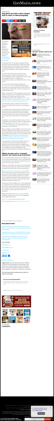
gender (27, 266)
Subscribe (47, 419)
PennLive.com (5, 250)
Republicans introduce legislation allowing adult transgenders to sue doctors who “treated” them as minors (44, 126)
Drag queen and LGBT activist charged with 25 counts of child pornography (43, 55)
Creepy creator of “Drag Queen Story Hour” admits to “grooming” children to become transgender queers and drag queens (15, 238)
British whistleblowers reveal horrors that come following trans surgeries (44, 68)
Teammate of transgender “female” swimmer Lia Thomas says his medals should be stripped (44, 139)
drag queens (17, 266)
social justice (21, 269)
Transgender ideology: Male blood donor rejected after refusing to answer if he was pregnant (44, 174)
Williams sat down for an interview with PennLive (13, 171)
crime (27, 264)
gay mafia (22, 266)
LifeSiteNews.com (6, 245)
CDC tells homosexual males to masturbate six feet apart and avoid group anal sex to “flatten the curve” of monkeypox (44, 146)
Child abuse (5, 264)
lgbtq (20, 267)
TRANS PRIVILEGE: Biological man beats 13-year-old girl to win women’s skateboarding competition (44, 101)
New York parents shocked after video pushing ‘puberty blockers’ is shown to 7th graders (44, 119)
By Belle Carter (44, 104)
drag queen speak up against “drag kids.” (22, 201)
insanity (13, 267)
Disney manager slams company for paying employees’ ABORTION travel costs (44, 113)
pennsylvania (25, 267)
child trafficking (21, 264)
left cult (17, 267)
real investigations (6, 269)
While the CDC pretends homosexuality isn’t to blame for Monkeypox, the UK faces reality (44, 88)
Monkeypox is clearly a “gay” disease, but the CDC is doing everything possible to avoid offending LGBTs (43, 74)
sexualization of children (8, 85)
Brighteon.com (5, 252)
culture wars (5, 266)
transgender (28, 269)
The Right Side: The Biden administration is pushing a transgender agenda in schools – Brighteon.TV (44, 167)
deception (10, 266)
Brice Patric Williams (24, 262)
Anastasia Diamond (14, 262)
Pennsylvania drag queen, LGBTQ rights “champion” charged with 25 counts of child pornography (44, 133)
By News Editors (44, 64)
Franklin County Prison (19, 193)
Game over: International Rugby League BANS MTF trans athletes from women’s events (44, 160)
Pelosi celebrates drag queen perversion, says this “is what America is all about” (43, 180)
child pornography (12, 264)
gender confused (6, 267)
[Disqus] (16, 344)
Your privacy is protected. (7, 290)
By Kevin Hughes (44, 170)
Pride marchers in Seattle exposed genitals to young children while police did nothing (44, 94)
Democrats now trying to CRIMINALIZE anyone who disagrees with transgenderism (44, 81)
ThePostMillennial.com (7, 247)
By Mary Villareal (44, 135)
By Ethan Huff (44, 84)
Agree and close (41, 413)
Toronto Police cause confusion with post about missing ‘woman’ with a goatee (44, 61)
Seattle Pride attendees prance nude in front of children (43, 107)
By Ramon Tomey (44, 70)
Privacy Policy (27, 416)
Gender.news (6, 199)
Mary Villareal (12, 18)
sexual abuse (14, 269)
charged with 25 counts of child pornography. (6, 59)
